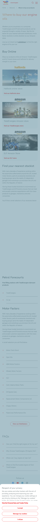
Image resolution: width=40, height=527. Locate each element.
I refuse (20, 519)
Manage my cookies (20, 514)
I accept (20, 508)
